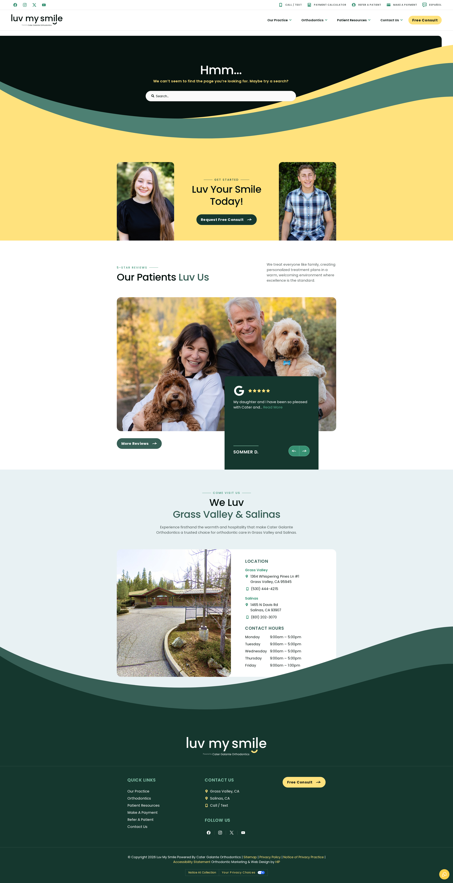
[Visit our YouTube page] (44, 5)
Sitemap (250, 857)
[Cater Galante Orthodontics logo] (226, 746)
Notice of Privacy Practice (303, 857)
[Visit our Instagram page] (25, 5)
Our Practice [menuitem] (277, 20)
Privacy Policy (270, 857)
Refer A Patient (140, 819)
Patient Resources (143, 805)
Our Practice (138, 791)
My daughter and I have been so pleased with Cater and (270, 404)
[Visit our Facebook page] (15, 5)
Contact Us (137, 826)
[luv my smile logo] (36, 20)
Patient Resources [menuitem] (352, 20)
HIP (277, 862)
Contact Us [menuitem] (389, 20)
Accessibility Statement (191, 862)
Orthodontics (139, 798)
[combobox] (221, 96)
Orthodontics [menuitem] (312, 20)
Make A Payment (142, 812)
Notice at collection (202, 872)
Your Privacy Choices (238, 872)
